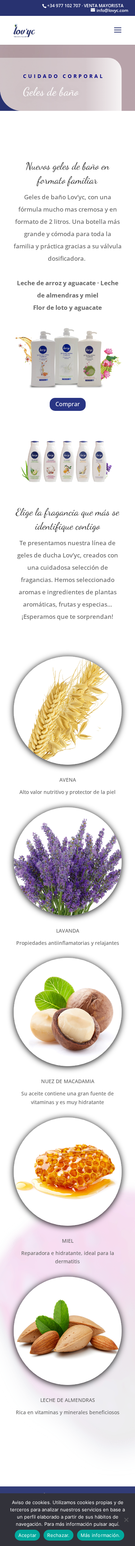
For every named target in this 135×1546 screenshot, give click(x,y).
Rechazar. (58, 1535)
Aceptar (27, 1535)
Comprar (67, 404)
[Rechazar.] (126, 1519)
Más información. (101, 1535)
